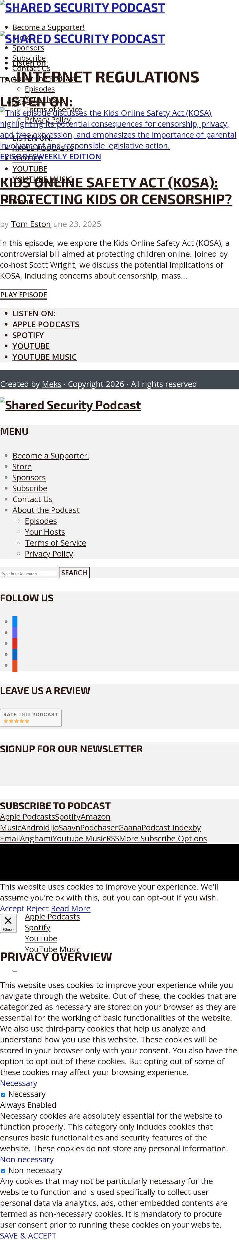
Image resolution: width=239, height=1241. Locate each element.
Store (22, 466)
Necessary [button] (18, 1083)
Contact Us (32, 499)
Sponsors (28, 47)
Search (74, 572)
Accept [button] (12, 908)
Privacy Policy (49, 553)
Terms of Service (55, 542)
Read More (71, 908)
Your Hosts (45, 531)
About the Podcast (46, 510)
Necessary (27, 1093)
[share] (14, 971)
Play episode (23, 294)
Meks (51, 383)
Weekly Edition (69, 156)
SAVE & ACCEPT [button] (28, 1235)
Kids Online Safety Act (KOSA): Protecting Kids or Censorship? (116, 190)
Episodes (40, 88)
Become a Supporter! (48, 27)
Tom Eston (31, 224)
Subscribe (29, 488)
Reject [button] (38, 908)
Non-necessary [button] (27, 1159)
